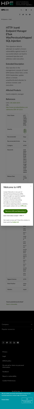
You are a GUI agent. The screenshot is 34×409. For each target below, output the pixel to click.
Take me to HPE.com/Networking (15, 211)
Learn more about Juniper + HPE (13, 215)
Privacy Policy (5, 399)
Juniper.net (15, 222)
